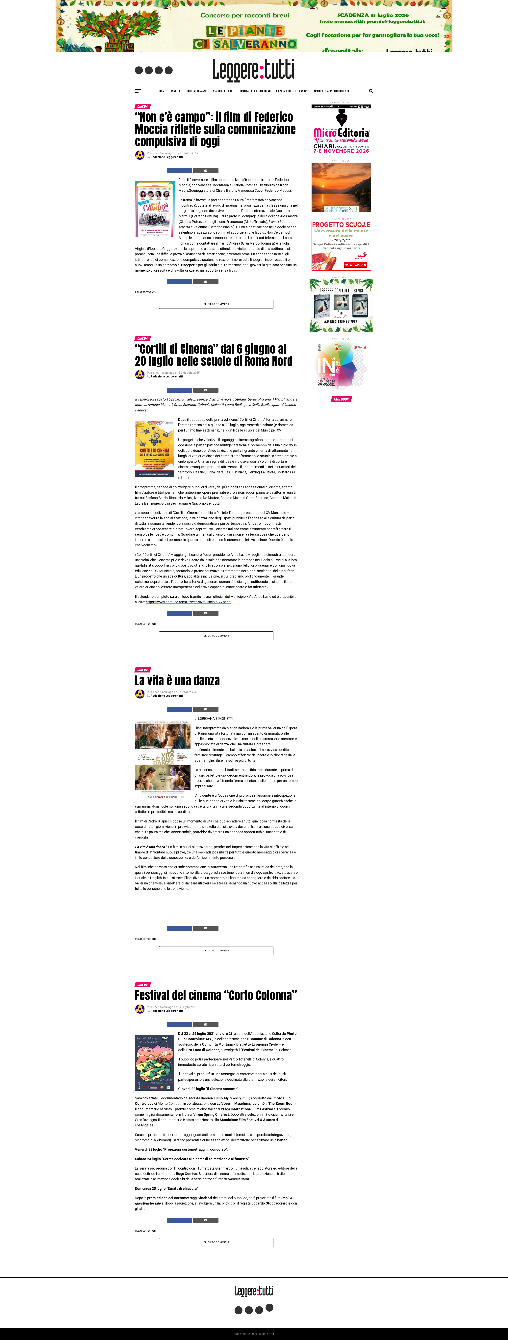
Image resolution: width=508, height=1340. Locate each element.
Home (162, 91)
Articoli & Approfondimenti (331, 91)
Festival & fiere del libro (255, 91)
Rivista (175, 91)
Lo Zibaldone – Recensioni (292, 91)
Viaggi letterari (223, 91)
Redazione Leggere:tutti (167, 157)
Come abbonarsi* (197, 91)
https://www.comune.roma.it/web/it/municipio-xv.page (188, 602)
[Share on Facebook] (179, 170)
